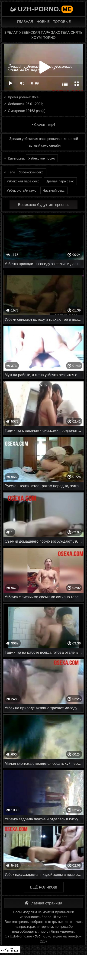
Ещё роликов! (43, 887)
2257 (43, 941)
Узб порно (43, 936)
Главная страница (45, 903)
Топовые (62, 22)
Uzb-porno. (44, 9)
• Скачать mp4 (43, 125)
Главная (25, 22)
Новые (43, 22)
